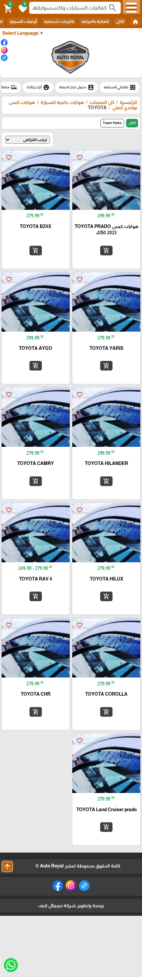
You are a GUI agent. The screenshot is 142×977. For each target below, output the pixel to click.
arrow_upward (7, 866)
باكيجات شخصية (59, 21)
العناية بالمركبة (95, 21)
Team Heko (112, 123)
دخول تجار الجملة (76, 87)
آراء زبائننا (38, 87)
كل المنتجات (101, 102)
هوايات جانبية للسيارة (62, 102)
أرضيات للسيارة (23, 21)
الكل (120, 21)
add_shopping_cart (106, 250)
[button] (22, 8)
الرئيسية (128, 102)
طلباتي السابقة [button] (120, 87)
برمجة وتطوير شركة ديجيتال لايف (71, 905)
